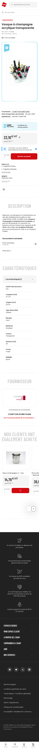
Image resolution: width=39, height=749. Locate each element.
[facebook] (9, 669)
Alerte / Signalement (11, 703)
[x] (22, 669)
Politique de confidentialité (13, 707)
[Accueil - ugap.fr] (4, 4)
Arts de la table (9, 12)
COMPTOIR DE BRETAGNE (21, 112)
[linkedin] (29, 669)
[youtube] (16, 669)
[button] (5, 745)
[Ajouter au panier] (20, 490)
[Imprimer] (4, 189)
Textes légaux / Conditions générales (17, 694)
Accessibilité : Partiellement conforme (17, 712)
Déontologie (8, 698)
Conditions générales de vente (15, 689)
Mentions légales (10, 685)
